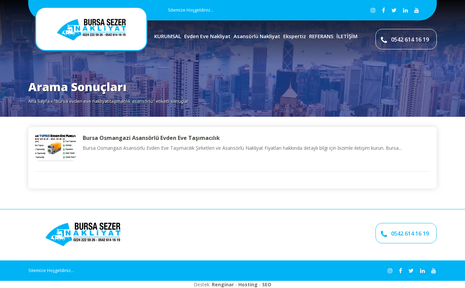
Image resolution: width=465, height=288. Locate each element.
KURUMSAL (167, 36)
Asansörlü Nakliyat (257, 36)
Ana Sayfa (39, 101)
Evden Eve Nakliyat (207, 36)
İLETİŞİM (346, 36)
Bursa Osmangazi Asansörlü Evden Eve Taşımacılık (151, 138)
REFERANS (321, 36)
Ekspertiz (294, 36)
